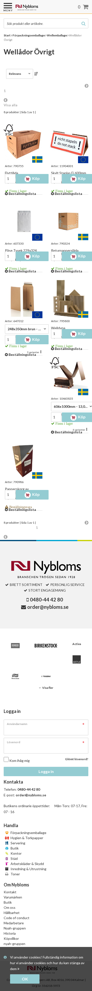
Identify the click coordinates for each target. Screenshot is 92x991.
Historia (10, 933)
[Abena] (76, 659)
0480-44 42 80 (46, 599)
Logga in (46, 771)
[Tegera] (46, 676)
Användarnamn (17, 724)
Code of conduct (16, 918)
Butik (14, 848)
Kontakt (10, 892)
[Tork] (15, 676)
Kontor (16, 853)
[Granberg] (15, 645)
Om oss (9, 907)
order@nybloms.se (47, 607)
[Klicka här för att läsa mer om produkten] (23, 143)
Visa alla (10, 105)
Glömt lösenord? (76, 759)
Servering (17, 843)
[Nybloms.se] (39, 9)
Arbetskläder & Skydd (27, 864)
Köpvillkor (11, 938)
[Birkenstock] (46, 645)
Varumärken (13, 897)
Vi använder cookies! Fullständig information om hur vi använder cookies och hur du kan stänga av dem (47, 963)
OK (25, 978)
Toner (15, 874)
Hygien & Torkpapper (26, 838)
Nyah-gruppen (15, 928)
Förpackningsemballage (28, 833)
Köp (35, 178)
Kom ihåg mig (19, 760)
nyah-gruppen (14, 944)
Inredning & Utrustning (28, 869)
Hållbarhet (12, 913)
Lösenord (13, 742)
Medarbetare (14, 923)
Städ (14, 858)
